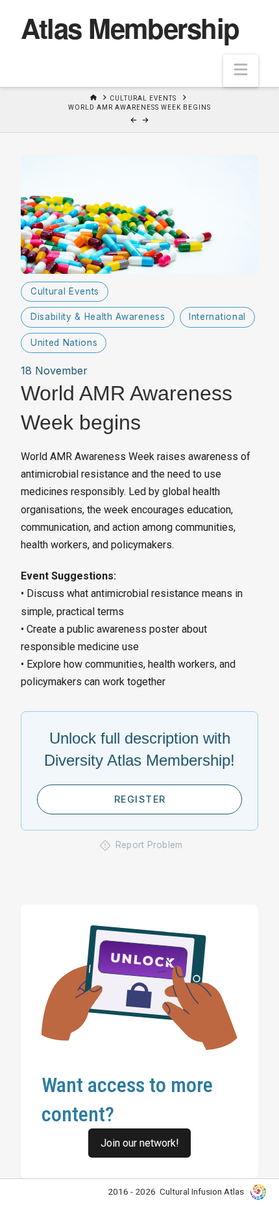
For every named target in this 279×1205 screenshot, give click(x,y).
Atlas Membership (130, 28)
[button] (240, 71)
